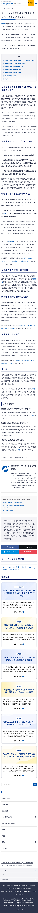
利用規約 (9, 888)
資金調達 (5, 811)
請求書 (33, 389)
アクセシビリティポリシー (19, 894)
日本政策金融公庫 (8, 510)
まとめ (7, 79)
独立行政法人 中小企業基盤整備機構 (13, 505)
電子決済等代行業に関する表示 (28, 891)
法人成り (5, 848)
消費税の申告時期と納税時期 (13, 70)
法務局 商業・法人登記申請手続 (12, 502)
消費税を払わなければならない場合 (15, 63)
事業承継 (5, 804)
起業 (3, 829)
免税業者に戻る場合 (10, 76)
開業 (3, 842)
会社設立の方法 (7, 817)
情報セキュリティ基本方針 (28, 885)
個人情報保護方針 (15, 885)
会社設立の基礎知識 (28, 862)
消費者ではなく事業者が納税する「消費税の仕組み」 (20, 60)
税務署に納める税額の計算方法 (14, 66)
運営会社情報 (6, 885)
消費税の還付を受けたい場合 (13, 73)
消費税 (3, 24)
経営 (3, 836)
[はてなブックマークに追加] (10, 552)
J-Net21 (5, 508)
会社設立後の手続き (9, 823)
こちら (32, 415)
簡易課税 (11, 241)
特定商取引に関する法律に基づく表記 (22, 888)
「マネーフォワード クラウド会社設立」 (11, 862)
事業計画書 (6, 798)
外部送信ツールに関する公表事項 (10, 891)
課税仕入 (6, 213)
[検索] (35, 784)
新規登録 (30, 3)
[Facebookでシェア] (10, 547)
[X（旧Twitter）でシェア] (28, 547)
